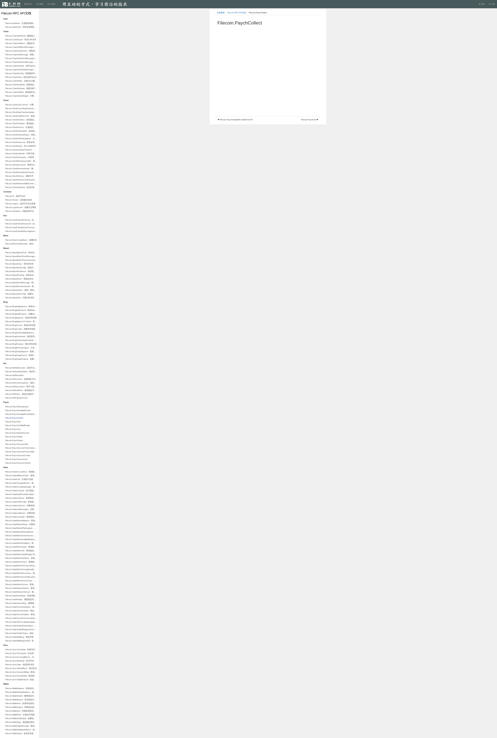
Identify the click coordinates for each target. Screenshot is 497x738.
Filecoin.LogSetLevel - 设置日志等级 (20, 207)
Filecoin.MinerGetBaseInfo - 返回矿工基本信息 (21, 244)
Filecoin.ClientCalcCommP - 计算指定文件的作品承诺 (21, 105)
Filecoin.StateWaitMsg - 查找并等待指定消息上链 (21, 637)
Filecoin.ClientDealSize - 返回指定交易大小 (21, 120)
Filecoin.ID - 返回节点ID (15, 196)
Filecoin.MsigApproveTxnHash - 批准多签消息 (21, 321)
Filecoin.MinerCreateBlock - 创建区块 (21, 240)
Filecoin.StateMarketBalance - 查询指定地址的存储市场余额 (21, 520)
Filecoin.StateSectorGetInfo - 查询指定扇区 (21, 611)
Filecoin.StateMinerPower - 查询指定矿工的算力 (21, 562)
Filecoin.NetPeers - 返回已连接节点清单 (21, 394)
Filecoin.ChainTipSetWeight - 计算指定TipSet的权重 (21, 96)
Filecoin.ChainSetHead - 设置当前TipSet (21, 88)
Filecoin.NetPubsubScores (16, 398)
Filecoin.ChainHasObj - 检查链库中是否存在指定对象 (21, 73)
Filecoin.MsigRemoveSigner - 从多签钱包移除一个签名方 (21, 348)
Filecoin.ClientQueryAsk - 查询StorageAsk (21, 165)
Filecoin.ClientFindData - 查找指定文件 (21, 123)
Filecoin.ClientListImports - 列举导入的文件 (21, 157)
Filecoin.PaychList (13, 429)
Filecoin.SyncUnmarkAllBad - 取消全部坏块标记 (21, 672)
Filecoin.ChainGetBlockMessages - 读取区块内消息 (21, 47)
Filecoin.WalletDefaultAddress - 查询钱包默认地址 (21, 692)
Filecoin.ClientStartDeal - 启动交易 (19, 187)
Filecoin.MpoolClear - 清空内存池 (19, 264)
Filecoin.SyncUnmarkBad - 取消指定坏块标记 (21, 676)
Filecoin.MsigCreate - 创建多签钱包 (20, 329)
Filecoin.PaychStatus (14, 440)
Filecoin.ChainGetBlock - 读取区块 (19, 43)
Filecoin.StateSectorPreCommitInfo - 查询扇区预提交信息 (21, 618)
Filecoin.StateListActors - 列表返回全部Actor (21, 505)
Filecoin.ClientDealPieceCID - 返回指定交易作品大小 (21, 116)
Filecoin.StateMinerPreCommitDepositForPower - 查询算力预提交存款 (21, 566)
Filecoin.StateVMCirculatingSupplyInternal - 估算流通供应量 (21, 622)
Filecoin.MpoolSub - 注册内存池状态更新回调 (21, 297)
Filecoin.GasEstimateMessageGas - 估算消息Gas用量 (21, 231)
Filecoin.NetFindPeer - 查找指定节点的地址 (21, 390)
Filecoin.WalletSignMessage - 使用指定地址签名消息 (21, 726)
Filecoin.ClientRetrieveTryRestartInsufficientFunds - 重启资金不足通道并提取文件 (21, 180)
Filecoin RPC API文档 (16, 13)
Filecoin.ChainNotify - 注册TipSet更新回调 (21, 81)
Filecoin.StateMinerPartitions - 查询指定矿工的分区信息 (21, 558)
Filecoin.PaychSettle (13, 437)
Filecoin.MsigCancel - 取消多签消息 (20, 325)
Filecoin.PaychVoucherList (16, 459)
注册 (492, 4)
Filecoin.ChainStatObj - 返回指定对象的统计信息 (21, 92)
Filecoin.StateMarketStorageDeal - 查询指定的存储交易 (21, 532)
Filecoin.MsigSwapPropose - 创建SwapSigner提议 (21, 359)
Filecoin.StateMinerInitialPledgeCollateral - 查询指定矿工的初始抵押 (21, 554)
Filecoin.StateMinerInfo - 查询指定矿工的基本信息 (21, 550)
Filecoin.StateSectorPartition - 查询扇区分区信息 (21, 614)
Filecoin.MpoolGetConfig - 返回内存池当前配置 (21, 267)
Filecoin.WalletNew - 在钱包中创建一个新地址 (21, 715)
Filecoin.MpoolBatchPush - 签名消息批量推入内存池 (21, 252)
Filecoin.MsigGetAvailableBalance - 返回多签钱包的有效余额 (21, 333)
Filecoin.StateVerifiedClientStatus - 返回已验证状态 (21, 626)
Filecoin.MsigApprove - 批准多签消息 (21, 318)
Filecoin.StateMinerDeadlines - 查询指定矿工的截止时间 (21, 543)
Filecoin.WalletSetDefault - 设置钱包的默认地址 (21, 718)
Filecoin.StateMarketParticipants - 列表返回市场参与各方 (21, 528)
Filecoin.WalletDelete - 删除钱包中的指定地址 (21, 696)
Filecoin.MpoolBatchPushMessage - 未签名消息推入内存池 (21, 256)
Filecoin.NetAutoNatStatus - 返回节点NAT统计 (21, 371)
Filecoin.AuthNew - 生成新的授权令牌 (21, 23)
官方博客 (51, 4)
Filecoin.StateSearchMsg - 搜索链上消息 (21, 603)
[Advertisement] (268, 98)
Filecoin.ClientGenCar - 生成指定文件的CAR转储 (21, 127)
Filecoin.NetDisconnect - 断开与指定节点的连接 (21, 386)
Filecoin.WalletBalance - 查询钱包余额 (21, 688)
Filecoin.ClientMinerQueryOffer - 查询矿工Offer (21, 161)
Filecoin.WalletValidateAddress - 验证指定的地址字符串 (21, 730)
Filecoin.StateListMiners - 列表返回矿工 (21, 513)
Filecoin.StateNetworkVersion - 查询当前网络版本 (21, 592)
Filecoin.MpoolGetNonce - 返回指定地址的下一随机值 (21, 271)
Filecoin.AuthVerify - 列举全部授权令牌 (21, 27)
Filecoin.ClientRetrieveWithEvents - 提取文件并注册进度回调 (21, 183)
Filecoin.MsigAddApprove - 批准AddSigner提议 (21, 306)
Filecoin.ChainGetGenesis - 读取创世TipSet (21, 51)
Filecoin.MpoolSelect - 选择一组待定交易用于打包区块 (21, 290)
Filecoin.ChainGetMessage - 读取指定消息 (21, 54)
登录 (482, 4)
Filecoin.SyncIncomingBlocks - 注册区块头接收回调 (21, 657)
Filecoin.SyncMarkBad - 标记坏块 (19, 661)
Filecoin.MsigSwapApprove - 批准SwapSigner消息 (21, 351)
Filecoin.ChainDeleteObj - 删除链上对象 (21, 36)
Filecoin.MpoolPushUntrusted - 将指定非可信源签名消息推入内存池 (21, 286)
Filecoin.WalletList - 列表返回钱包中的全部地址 (21, 711)
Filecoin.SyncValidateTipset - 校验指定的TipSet (21, 679)
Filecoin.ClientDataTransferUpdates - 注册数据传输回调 (21, 112)
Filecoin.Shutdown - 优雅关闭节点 (19, 211)
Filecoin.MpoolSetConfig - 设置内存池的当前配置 (21, 294)
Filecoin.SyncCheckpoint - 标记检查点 (21, 653)
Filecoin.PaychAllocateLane (16, 407)
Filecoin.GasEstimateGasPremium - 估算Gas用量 (21, 227)
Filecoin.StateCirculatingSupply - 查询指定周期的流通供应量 (21, 487)
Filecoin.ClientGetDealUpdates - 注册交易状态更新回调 (21, 138)
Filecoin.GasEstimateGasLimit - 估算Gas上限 (21, 224)
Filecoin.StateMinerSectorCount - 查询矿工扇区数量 (21, 581)
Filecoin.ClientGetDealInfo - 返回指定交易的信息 (21, 131)
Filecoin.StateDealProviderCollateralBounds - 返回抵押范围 (21, 494)
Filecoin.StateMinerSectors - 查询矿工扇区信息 (21, 584)
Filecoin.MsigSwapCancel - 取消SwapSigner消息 (21, 355)
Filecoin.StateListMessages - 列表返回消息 (21, 509)
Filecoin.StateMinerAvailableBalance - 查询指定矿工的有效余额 (21, 539)
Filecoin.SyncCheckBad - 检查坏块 (20, 649)
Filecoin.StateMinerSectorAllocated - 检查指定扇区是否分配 (21, 577)
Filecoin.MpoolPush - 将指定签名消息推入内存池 (21, 279)
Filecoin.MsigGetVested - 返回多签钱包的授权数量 (21, 336)
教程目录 (28, 4)
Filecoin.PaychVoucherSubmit (18, 463)
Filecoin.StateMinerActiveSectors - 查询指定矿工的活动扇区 (21, 535)
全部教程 (221, 13)
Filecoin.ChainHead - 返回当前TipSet (20, 77)
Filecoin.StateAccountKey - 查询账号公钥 (21, 472)
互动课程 (39, 4)
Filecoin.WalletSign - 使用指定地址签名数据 (21, 722)
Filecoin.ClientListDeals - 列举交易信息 (21, 153)
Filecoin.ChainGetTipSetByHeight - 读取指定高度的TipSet (21, 69)
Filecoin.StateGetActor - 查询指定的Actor (21, 498)
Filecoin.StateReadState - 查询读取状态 (21, 596)
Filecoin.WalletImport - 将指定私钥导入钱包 (21, 707)
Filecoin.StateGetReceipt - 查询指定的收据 (21, 502)
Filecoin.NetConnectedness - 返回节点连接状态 (21, 383)
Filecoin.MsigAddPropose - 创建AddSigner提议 (21, 314)
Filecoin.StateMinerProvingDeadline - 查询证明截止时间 (21, 569)
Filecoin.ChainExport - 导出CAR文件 (20, 39)
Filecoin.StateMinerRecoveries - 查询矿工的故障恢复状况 (21, 573)
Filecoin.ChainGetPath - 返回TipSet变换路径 (21, 66)
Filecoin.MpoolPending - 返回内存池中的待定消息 (21, 275)
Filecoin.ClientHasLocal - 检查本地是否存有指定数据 (21, 142)
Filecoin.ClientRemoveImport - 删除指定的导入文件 (21, 168)
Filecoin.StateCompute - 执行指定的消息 (21, 490)
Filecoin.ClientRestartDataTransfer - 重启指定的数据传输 (21, 172)
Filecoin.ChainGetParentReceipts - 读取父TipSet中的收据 (21, 62)
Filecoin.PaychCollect (14, 418)
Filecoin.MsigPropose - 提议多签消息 (21, 344)
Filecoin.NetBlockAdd (14, 375)
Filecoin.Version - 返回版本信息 (18, 200)
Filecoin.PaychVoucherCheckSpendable (21, 448)
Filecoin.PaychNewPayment (17, 433)
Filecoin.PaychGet (13, 422)
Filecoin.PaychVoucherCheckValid (19, 452)
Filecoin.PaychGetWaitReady (17, 425)
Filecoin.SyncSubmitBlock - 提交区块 (21, 668)
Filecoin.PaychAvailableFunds (18, 410)
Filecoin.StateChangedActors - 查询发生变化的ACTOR (21, 483)
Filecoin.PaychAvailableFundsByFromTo (21, 414)
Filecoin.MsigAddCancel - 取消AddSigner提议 (21, 310)
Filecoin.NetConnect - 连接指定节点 (20, 379)
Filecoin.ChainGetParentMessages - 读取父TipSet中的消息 (21, 58)
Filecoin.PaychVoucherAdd (16, 444)
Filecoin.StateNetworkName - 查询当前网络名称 (21, 588)
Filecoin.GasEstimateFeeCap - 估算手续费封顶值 (21, 220)
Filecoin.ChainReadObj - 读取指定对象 (21, 85)
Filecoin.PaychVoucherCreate (17, 455)
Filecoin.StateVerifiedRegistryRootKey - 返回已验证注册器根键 (21, 629)
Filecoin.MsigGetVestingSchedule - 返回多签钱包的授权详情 (21, 340)
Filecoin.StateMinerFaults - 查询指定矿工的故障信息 (21, 547)
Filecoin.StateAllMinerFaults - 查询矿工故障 (21, 475)
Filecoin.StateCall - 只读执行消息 (19, 479)
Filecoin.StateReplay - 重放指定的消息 (21, 599)
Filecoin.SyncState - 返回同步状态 (19, 664)
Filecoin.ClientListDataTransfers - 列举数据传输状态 (21, 150)
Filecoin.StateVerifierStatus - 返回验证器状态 (21, 633)
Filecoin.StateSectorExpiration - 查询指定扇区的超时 (21, 607)
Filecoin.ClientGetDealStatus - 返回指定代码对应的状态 (21, 135)
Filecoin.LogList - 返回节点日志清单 (20, 203)
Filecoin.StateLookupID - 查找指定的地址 (21, 517)
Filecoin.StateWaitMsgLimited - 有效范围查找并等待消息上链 (21, 641)
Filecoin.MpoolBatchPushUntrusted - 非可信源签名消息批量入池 (21, 260)
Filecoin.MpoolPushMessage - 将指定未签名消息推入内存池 (21, 282)
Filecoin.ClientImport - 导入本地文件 (20, 146)
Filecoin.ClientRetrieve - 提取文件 (19, 176)
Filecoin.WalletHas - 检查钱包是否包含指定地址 (21, 703)
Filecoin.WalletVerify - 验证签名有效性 (21, 733)
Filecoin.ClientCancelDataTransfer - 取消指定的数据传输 (21, 108)
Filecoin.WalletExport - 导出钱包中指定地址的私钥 (21, 700)
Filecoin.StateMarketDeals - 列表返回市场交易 (21, 524)
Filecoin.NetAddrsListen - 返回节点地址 (21, 368)
